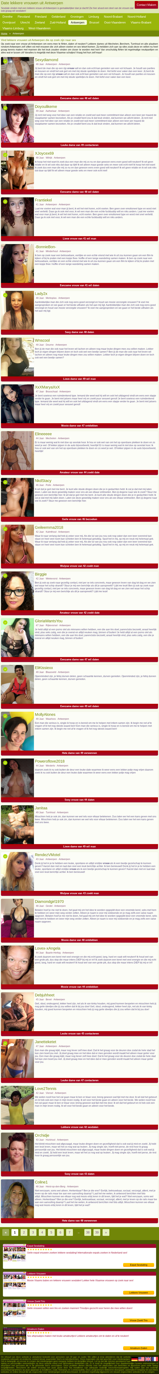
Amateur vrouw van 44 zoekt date (79, 472)
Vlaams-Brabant (141, 22)
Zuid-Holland (58, 22)
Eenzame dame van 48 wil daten (79, 98)
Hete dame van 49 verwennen (79, 753)
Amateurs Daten (138, 1348)
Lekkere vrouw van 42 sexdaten (79, 1127)
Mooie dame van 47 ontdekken (79, 425)
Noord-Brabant (113, 16)
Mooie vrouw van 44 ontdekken (79, 986)
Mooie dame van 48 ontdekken (79, 940)
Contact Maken (146, 4)
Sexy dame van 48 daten (79, 332)
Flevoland (24, 16)
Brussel (94, 22)
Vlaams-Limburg (13, 28)
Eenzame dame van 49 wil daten (79, 706)
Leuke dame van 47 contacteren (80, 1080)
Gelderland (58, 16)
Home (4, 33)
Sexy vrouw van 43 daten (79, 1173)
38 (88, 1232)
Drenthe (8, 16)
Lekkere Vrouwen (138, 1292)
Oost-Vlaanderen (115, 22)
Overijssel (9, 22)
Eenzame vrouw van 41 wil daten (79, 285)
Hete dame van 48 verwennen (79, 1220)
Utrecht (25, 22)
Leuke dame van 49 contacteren (80, 145)
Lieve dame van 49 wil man (79, 378)
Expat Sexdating (138, 1265)
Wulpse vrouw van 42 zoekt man (79, 565)
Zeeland (40, 22)
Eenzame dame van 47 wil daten (79, 659)
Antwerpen (77, 22)
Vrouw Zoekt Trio (139, 1320)
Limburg (94, 16)
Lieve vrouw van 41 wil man (79, 238)
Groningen (77, 16)
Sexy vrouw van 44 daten (79, 799)
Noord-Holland (137, 16)
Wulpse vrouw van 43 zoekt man (79, 893)
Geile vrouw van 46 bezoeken (79, 519)
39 (97, 1232)
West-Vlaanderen (39, 28)
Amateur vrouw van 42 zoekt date (79, 612)
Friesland (41, 16)
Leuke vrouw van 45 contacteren (79, 1033)
